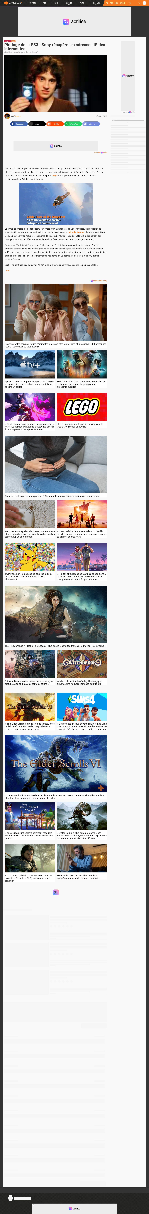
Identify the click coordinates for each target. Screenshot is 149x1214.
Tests (82, 3)
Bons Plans (95, 3)
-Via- (7, 270)
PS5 (111, 3)
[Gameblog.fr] (12, 3)
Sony (53, 175)
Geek (56, 3)
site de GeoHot (77, 232)
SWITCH (122, 3)
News (13, 41)
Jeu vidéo (7, 41)
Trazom (17, 116)
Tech (45, 3)
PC (107, 3)
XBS (116, 3)
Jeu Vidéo (32, 3)
